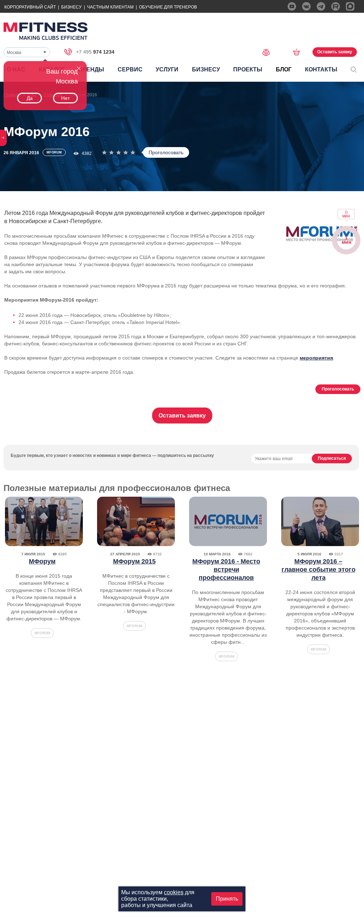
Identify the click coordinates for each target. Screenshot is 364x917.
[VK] (306, 6)
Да (30, 98)
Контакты (321, 69)
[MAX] (350, 6)
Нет (65, 98)
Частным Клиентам (110, 7)
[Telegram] (321, 6)
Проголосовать (166, 152)
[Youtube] (292, 6)
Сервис (130, 69)
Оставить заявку (334, 51)
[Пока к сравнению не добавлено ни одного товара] (268, 51)
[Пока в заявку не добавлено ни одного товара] (299, 51)
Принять (227, 899)
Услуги (167, 69)
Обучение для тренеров (168, 7)
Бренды (91, 69)
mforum (42, 633)
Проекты (247, 69)
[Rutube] (335, 6)
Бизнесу (71, 7)
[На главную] (45, 31)
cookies (173, 892)
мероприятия (316, 358)
